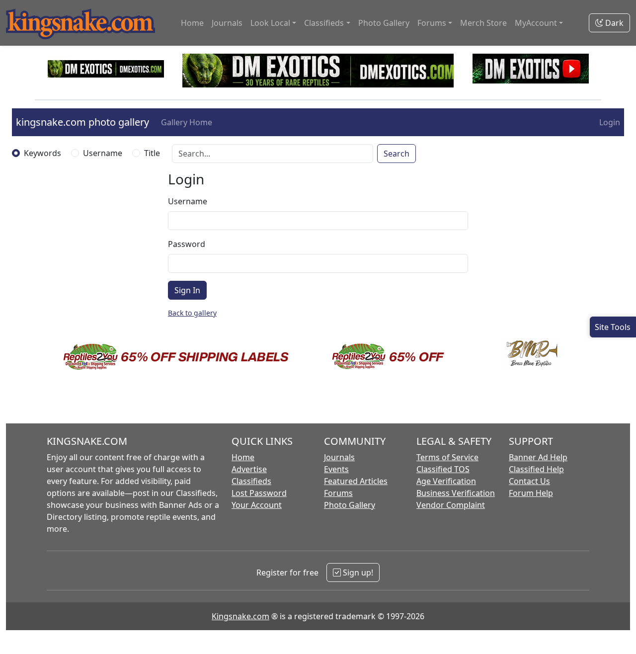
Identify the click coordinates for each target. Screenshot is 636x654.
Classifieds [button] (324, 22)
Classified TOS (443, 469)
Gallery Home (186, 122)
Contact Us (529, 481)
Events (336, 469)
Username (102, 153)
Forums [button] (431, 22)
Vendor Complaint (450, 504)
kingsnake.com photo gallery (82, 122)
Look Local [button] (270, 22)
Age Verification (446, 481)
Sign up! (357, 572)
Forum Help (531, 493)
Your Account (257, 504)
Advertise (249, 469)
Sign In (187, 290)
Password (186, 244)
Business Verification (455, 493)
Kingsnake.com (240, 616)
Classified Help (536, 469)
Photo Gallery (383, 22)
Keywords (42, 153)
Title (152, 153)
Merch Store (483, 22)
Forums (338, 493)
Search (396, 153)
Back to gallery (192, 313)
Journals (227, 22)
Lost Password (259, 493)
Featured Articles (356, 481)
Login (609, 122)
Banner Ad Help (538, 457)
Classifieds (251, 481)
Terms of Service (447, 457)
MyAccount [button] (536, 22)
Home (192, 22)
